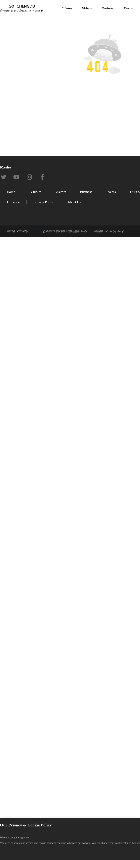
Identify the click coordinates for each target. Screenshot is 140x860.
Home (11, 192)
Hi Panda (13, 202)
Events (128, 8)
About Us (74, 202)
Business (108, 8)
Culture (66, 8)
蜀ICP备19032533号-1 (18, 231)
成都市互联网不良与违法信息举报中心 (66, 231)
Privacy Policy (43, 202)
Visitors (87, 8)
